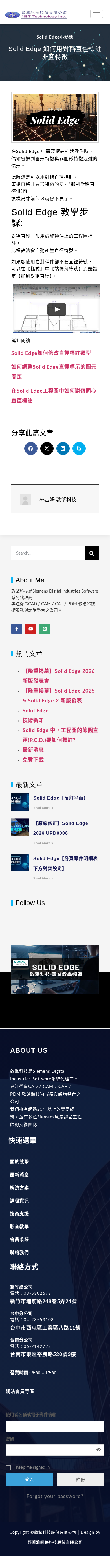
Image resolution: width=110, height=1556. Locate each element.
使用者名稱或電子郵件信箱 (31, 1415)
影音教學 (19, 1227)
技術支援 (19, 1214)
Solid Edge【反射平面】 (60, 798)
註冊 (80, 1480)
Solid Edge (36, 710)
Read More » (43, 808)
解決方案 (19, 1188)
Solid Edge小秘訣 (55, 37)
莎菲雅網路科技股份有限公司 (55, 1542)
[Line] (44, 629)
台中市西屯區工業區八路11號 (45, 1328)
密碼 (10, 1439)
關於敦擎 (19, 1162)
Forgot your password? (55, 1496)
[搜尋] (92, 553)
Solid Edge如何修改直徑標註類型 (51, 353)
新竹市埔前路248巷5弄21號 (43, 1301)
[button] (31, 448)
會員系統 (19, 1239)
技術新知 (33, 720)
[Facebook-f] (16, 629)
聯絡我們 (19, 1252)
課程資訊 (19, 1201)
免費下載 (33, 760)
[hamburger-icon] (96, 14)
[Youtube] (30, 629)
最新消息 (33, 750)
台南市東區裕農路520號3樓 (43, 1354)
